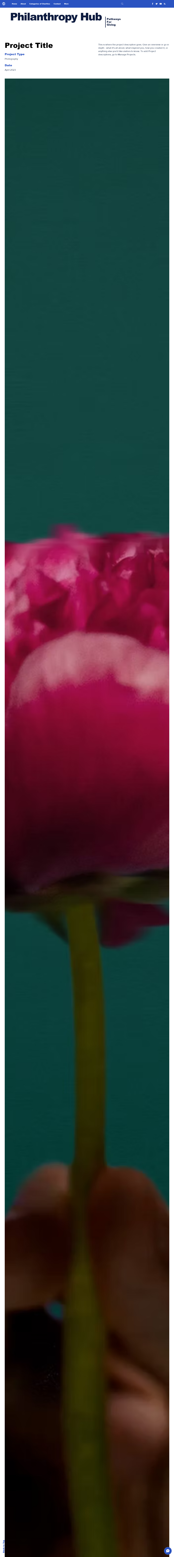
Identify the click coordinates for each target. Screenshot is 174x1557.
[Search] (122, 3)
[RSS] (164, 3)
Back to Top (4, 1546)
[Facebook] (152, 3)
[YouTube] (160, 3)
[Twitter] (156, 3)
